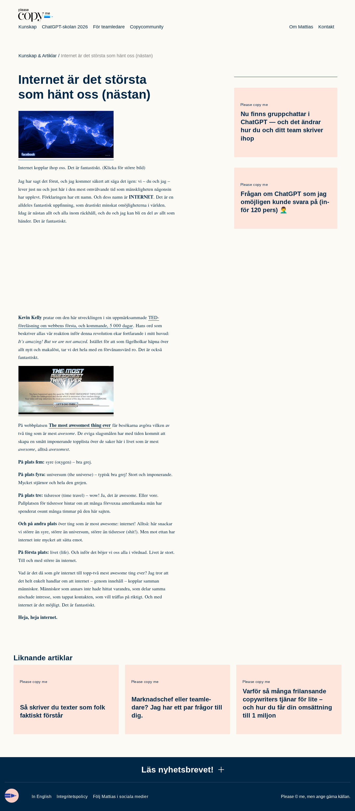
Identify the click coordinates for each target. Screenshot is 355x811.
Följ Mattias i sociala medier (120, 796)
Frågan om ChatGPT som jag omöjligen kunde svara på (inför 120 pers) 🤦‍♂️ (285, 201)
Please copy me (254, 105)
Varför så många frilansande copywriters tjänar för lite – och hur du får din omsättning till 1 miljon (287, 703)
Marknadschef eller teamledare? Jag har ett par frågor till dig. (177, 707)
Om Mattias (301, 26)
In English (41, 796)
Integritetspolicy (72, 796)
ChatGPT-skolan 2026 (65, 26)
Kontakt (326, 26)
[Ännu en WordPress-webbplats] (35, 20)
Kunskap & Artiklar (37, 55)
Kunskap (27, 26)
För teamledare (109, 26)
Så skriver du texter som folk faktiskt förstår (62, 711)
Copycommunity (146, 26)
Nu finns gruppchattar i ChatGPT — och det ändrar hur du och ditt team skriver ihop (282, 126)
